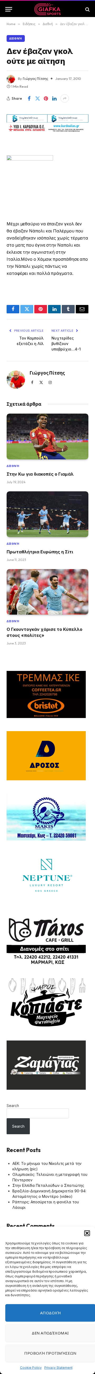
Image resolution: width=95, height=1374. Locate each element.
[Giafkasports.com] (47, 9)
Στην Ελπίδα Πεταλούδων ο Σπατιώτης (48, 1185)
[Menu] (8, 9)
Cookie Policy (31, 1368)
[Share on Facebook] (29, 98)
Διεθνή (15, 38)
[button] (87, 1233)
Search (13, 1105)
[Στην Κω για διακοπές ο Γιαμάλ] (47, 436)
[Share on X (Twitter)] (37, 98)
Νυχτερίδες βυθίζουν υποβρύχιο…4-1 (66, 343)
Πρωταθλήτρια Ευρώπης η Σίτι (40, 551)
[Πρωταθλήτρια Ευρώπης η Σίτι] (47, 514)
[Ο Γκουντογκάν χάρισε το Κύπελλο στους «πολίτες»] (47, 592)
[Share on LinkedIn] (54, 98)
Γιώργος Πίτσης (35, 78)
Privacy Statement (58, 1368)
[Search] (87, 9)
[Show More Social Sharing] (64, 98)
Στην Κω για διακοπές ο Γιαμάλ (40, 474)
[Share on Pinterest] (46, 98)
